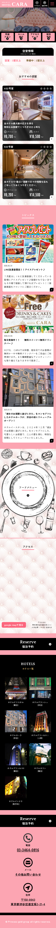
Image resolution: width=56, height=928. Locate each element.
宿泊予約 (44, 6)
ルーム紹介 (21, 35)
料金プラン (7, 35)
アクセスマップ (34, 35)
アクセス (37, 6)
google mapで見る (13, 624)
